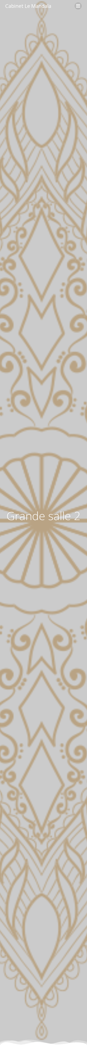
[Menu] (78, 6)
